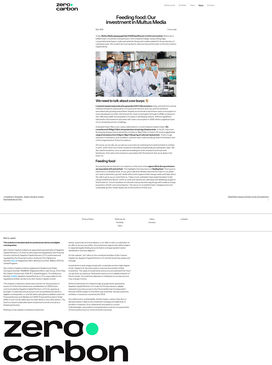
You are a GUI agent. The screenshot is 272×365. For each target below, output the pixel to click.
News (152, 219)
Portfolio (120, 222)
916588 (14, 276)
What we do (120, 219)
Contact (152, 222)
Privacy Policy (88, 219)
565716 (14, 261)
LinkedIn (184, 219)
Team (120, 226)
